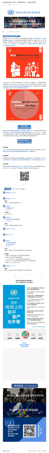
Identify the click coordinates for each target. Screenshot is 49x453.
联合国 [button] (9, 4)
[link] (7, 451)
